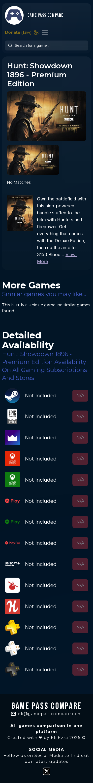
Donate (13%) (18, 32)
